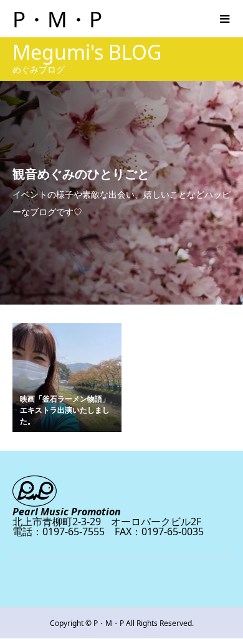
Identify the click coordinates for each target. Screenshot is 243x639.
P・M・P (57, 19)
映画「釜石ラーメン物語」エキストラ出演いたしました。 (65, 409)
